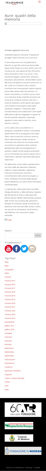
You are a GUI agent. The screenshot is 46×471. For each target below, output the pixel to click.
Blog (6, 262)
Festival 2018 (10, 292)
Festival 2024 (10, 318)
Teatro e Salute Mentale (14, 378)
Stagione (8, 374)
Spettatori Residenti (13, 371)
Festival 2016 (10, 284)
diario (7, 273)
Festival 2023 (10, 314)
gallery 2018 (9, 329)
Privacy (29, 467)
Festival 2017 (10, 288)
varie (6, 386)
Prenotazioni (10, 359)
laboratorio (9, 348)
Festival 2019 (10, 296)
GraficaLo (19, 467)
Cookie (37, 467)
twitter (7, 382)
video (7, 389)
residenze (8, 367)
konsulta (8, 344)
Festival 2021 (10, 307)
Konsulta (8, 341)
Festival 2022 (10, 310)
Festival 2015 (10, 281)
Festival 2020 (10, 303)
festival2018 (9, 322)
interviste (8, 337)
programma (9, 363)
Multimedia (9, 352)
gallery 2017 (9, 325)
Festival (8, 277)
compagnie (9, 269)
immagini (8, 333)
